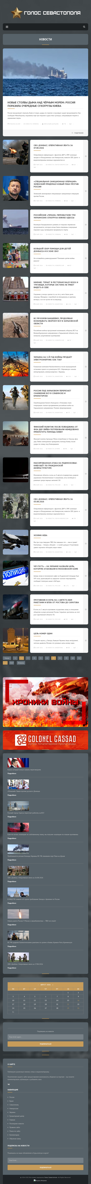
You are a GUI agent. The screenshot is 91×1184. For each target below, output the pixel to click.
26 (35, 1008)
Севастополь (14, 1105)
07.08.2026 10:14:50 (14, 124)
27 (46, 1008)
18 (24, 1004)
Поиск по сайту (14, 1131)
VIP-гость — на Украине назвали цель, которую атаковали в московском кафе (56, 567)
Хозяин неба (40, 535)
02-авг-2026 (39, 586)
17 (13, 1004)
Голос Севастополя (50, 1177)
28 (57, 1008)
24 (13, 1008)
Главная (12, 1120)
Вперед (21, 663)
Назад (7, 658)
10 (73, 658)
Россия (57, 485)
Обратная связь (15, 1139)
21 (57, 1004)
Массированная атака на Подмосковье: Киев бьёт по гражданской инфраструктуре (55, 465)
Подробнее (78, 133)
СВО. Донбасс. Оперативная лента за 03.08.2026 (53, 500)
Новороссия (59, 265)
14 (57, 1000)
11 (79, 658)
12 (35, 1000)
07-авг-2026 (38, 164)
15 (68, 1000)
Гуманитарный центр (16, 1116)
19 (35, 1004)
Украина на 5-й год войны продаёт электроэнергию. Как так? (53, 358)
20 (46, 1004)
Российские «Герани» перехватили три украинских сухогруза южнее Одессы (54, 216)
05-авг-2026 (39, 234)
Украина (36, 124)
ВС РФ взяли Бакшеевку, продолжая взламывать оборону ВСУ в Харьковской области (56, 321)
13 (46, 1000)
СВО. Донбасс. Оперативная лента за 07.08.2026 (53, 146)
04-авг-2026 (39, 304)
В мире (57, 449)
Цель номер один (43, 633)
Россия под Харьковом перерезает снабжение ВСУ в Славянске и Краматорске (52, 393)
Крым (11, 1101)
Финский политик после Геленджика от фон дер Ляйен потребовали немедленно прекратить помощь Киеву (56, 429)
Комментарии (14, 1135)
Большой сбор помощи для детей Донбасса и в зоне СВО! (52, 250)
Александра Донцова (51, 124)
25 (24, 1008)
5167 (12, 663)
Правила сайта (14, 1127)
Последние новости (16, 1124)
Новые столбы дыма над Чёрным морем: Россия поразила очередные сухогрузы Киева (41, 104)
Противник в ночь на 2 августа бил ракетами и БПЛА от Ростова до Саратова (56, 601)
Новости (28, 124)
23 (78, 1004)
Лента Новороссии (61, 164)
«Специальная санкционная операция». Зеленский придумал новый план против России (56, 184)
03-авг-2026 (39, 518)
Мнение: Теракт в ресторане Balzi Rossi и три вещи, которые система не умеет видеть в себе (56, 285)
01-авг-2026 (39, 647)
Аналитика (59, 304)
